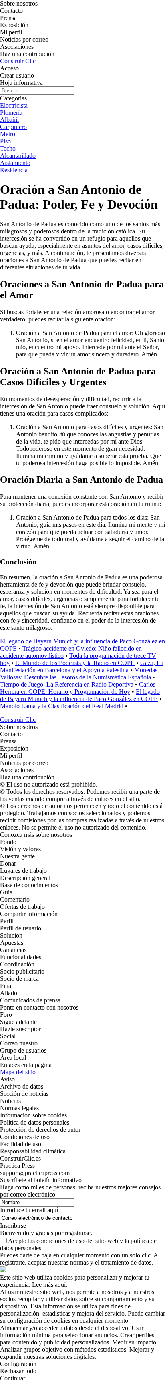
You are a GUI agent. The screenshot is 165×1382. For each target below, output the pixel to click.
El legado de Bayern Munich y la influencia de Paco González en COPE (80, 695)
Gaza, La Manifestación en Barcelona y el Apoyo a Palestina (81, 666)
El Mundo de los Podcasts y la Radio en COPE (75, 662)
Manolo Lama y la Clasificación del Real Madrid (61, 706)
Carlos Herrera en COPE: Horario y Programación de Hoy (77, 688)
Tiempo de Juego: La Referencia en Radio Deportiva (66, 684)
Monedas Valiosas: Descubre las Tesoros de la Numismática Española (78, 674)
